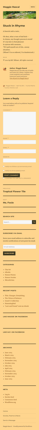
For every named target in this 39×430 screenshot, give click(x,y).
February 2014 (10, 371)
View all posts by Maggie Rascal (19, 78)
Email (6, 147)
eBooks (7, 272)
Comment (7, 110)
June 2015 (8, 353)
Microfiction (9, 280)
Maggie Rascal (11, 7)
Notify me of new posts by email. (15, 170)
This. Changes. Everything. (15, 295)
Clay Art (8, 269)
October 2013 (10, 376)
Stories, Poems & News (11, 416)
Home (5, 411)
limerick (12, 87)
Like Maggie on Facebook (15, 317)
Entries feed (9, 397)
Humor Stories (10, 277)
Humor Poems (30, 85)
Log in (7, 394)
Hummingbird (10, 303)
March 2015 (9, 355)
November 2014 (11, 360)
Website (6, 157)
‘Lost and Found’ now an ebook (17, 306)
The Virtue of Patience (13, 298)
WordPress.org (10, 402)
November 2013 (11, 374)
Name (6, 138)
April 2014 (8, 368)
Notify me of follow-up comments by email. (18, 166)
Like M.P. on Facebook (14, 332)
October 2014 (10, 363)
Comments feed (11, 400)
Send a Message (9, 420)
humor (7, 87)
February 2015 (10, 358)
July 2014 (8, 366)
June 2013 (8, 379)
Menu (33, 7)
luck (16, 87)
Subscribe (9, 253)
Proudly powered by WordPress (22, 426)
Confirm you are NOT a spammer (18, 178)
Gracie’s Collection (12, 301)
